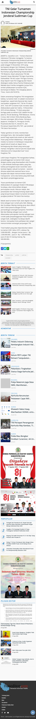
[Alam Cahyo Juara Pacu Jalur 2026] (6, 654)
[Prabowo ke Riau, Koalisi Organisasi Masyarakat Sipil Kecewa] (6, 645)
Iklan (3, 700)
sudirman (24, 255)
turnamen (7, 258)
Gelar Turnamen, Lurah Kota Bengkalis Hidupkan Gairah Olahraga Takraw (22, 301)
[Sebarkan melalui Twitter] (5, 248)
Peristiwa (14, 393)
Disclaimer (4, 702)
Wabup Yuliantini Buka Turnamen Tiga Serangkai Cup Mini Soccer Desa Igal (22, 293)
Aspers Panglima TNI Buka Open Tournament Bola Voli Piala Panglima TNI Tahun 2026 (23, 268)
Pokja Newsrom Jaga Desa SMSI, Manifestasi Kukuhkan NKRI (22, 385)
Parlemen (14, 339)
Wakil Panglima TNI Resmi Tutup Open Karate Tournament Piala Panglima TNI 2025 (22, 310)
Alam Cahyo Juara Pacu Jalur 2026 (21, 650)
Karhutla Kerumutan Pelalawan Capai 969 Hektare (20, 398)
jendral (17, 255)
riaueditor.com (11, 716)
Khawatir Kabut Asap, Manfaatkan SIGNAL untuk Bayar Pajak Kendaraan (23, 412)
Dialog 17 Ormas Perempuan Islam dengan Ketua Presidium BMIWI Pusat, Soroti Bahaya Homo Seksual (19, 543)
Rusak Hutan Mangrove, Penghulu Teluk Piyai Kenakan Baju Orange (23, 633)
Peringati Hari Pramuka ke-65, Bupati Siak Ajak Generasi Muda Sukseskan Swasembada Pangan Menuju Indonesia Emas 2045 (19, 524)
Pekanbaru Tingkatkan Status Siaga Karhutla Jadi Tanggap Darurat (22, 371)
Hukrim (13, 406)
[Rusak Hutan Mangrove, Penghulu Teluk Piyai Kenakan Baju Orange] (6, 636)
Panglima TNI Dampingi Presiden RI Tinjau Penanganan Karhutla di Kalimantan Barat (17, 530)
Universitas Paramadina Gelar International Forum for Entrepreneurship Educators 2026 (19, 549)
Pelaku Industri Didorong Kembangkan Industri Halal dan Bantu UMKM (23, 344)
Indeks (3, 709)
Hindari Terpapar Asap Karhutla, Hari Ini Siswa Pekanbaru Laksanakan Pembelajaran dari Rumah (23, 660)
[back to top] (33, 712)
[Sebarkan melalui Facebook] (2, 248)
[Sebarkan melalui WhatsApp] (8, 248)
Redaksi (4, 698)
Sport (13, 352)
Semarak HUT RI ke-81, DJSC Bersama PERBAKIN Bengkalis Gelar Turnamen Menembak (22, 277)
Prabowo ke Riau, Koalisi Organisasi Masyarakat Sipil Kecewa (22, 642)
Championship (9, 255)
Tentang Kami (5, 695)
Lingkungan (15, 366)
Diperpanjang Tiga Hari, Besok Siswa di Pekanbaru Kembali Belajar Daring (17, 624)
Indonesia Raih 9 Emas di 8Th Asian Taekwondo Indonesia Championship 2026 (23, 284)
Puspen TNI (14, 420)
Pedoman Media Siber (8, 705)
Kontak (4, 707)
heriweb (33, 716)
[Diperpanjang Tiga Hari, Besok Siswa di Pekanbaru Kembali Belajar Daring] (18, 618)
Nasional (14, 379)
